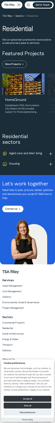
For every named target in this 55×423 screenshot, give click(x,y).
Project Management (13, 307)
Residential (7, 328)
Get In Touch (43, 4)
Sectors (20, 15)
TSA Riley (7, 15)
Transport (7, 344)
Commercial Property (13, 322)
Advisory (6, 296)
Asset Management (12, 285)
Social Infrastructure (13, 333)
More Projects (13, 64)
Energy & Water (10, 339)
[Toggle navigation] (19, 5)
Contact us (11, 208)
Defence (6, 350)
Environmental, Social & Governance (20, 302)
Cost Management (11, 291)
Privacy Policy (27, 420)
